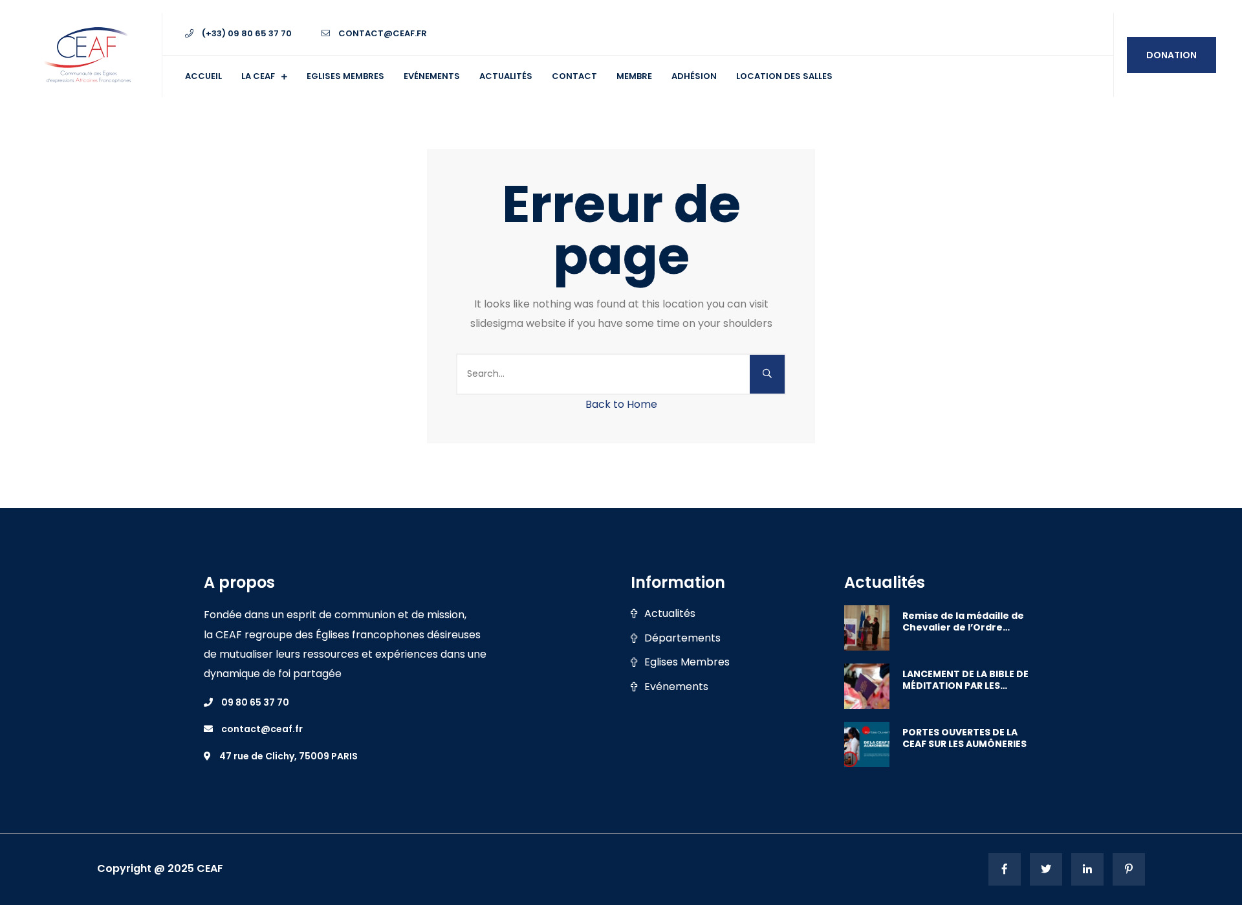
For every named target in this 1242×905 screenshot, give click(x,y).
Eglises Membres (687, 662)
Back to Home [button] (621, 404)
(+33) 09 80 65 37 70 (246, 33)
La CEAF (258, 76)
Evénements (432, 76)
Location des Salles (784, 76)
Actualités (505, 76)
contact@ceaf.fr (381, 33)
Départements (682, 638)
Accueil (203, 76)
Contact (574, 76)
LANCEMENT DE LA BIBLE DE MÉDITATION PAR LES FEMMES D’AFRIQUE (965, 679)
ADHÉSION (694, 76)
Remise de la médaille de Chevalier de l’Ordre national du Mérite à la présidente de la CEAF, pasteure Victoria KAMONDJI (963, 621)
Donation (1171, 55)
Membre (634, 76)
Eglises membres (345, 76)
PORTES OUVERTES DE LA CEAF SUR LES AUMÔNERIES (964, 738)
